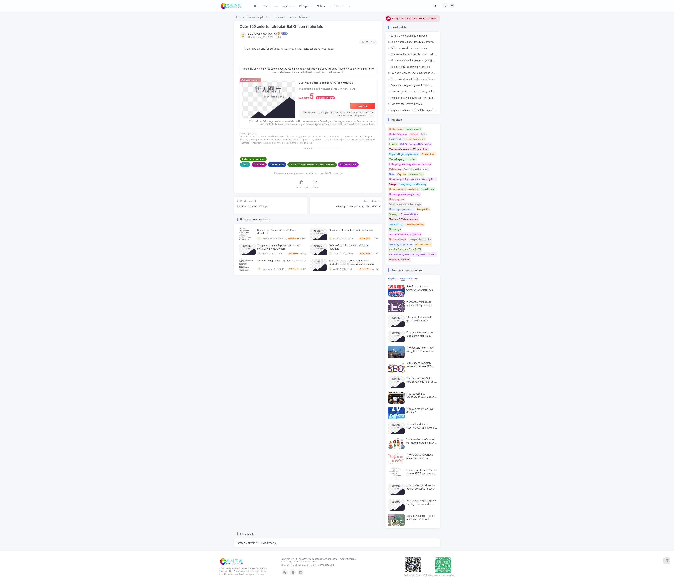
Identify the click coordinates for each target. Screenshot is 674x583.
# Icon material (277, 164)
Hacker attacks (413, 129)
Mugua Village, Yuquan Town (403, 154)
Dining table (423, 209)
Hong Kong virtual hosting (413, 184)
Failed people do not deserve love (409, 48)
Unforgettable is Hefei (420, 239)
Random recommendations (403, 278)
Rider (391, 174)
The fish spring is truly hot (402, 159)
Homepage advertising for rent (404, 194)
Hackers (414, 134)
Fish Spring (395, 169)
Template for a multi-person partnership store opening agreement (279, 246)
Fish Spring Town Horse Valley (415, 144)
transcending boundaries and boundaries (319, 558)
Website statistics (348, 558)
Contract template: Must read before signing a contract (419, 336)
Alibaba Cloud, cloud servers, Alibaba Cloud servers (413, 254)
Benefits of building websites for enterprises (419, 288)
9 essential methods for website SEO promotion (419, 303)
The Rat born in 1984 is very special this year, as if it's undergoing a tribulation (421, 381)
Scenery (393, 214)
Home (241, 17)
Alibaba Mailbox (423, 244)
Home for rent (427, 189)
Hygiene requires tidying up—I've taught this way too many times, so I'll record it (435, 97)
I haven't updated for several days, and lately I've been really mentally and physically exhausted (421, 429)
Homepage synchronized (401, 209)
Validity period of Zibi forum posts (409, 35)
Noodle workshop (415, 224)
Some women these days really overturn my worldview (421, 41)
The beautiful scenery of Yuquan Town (408, 149)
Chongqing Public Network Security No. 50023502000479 (308, 565)
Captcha (401, 174)
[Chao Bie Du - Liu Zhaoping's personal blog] (231, 561)
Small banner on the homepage (405, 204)
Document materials (285, 17)
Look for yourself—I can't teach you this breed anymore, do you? (426, 91)
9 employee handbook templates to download (276, 231)
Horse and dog (416, 174)
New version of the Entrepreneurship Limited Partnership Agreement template (351, 262)
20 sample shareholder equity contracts (351, 230)
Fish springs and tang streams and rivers (410, 164)
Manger (393, 184)
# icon (245, 164)
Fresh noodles (396, 139)
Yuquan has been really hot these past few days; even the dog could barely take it (436, 110)
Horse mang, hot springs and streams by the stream (413, 179)
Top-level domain (409, 214)
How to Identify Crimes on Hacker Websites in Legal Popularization (420, 488)
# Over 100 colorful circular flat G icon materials (312, 164)
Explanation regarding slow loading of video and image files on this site (430, 85)
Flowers (393, 144)
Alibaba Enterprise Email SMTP (405, 249)
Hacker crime (396, 129)
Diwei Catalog (268, 543)
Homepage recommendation (403, 189)
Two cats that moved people (406, 104)
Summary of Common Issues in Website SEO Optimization (419, 366)
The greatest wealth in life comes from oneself (416, 79)
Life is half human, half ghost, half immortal (418, 318)
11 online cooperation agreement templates (281, 260)
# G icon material (348, 164)
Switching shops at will (400, 244)
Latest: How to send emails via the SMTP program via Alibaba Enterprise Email (421, 473)
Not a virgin (395, 229)
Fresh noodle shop (416, 139)
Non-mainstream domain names (405, 234)
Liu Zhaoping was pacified (262, 33)
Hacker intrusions (398, 134)
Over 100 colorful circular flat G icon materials (281, 26)
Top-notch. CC (396, 224)
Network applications (259, 17)
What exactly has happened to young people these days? (422, 60)
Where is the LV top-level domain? (420, 410)
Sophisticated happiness (416, 169)
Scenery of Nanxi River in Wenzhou (410, 66)
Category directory (247, 543)
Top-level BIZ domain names (403, 219)
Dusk (423, 134)
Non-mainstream (397, 239)
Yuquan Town (428, 154)
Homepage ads (396, 199)
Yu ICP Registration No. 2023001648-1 (299, 561)
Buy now (362, 106)
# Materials (259, 164)
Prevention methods (399, 259)
